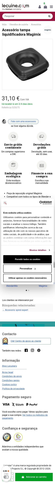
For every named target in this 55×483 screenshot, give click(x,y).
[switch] (6, 477)
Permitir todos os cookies (27, 259)
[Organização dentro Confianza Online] (18, 437)
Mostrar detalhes (37, 250)
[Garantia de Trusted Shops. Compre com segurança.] (6, 437)
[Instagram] (32, 350)
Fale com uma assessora (23, 121)
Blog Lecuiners (9, 366)
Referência (6, 107)
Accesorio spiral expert (16, 310)
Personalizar (26, 268)
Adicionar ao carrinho (36, 477)
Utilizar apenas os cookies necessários (27, 278)
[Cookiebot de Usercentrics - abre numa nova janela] (39, 203)
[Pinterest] (38, 350)
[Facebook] (26, 350)
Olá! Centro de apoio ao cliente (26, 341)
